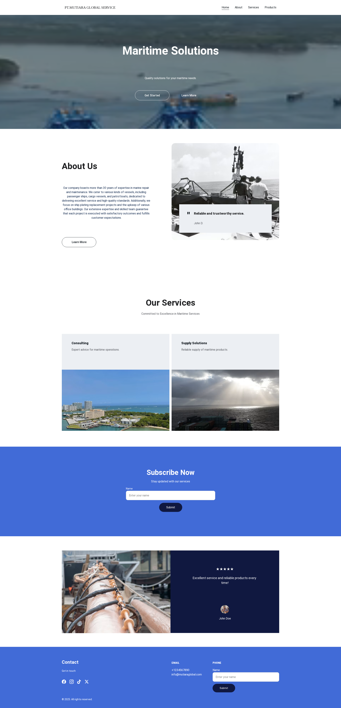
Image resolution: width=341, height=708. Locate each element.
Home (225, 7)
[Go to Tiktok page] (79, 682)
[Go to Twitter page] (87, 682)
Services (253, 7)
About (238, 7)
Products (270, 7)
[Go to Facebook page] (64, 682)
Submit (170, 507)
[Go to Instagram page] (71, 682)
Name (129, 488)
